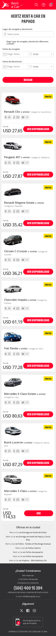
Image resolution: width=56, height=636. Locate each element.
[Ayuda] (43, 5)
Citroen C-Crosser (20, 251)
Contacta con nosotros (28, 583)
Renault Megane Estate (24, 202)
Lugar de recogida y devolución (17, 29)
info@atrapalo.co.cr (31, 596)
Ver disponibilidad (38, 129)
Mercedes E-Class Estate (25, 393)
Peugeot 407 (17, 157)
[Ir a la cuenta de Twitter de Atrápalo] (21, 610)
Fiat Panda (16, 348)
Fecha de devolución (12, 61)
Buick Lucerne (18, 442)
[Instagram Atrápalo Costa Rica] (34, 610)
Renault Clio (17, 111)
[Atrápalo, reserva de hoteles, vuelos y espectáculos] (5, 5)
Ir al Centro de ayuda (28, 579)
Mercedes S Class (20, 491)
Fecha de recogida (11, 49)
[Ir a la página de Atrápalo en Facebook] (28, 610)
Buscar (28, 80)
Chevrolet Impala (20, 299)
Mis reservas (28, 575)
